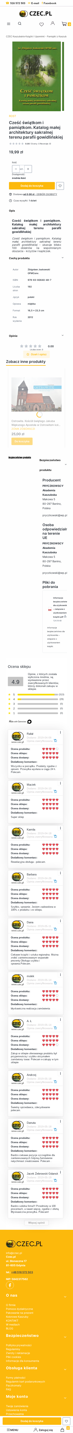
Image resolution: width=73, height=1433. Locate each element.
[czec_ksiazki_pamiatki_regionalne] (36, 1244)
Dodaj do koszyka (32, 185)
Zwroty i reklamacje (18, 1353)
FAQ (8, 1389)
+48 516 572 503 (22, 1272)
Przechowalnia (15, 1413)
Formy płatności (15, 1377)
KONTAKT (12, 1320)
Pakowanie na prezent (19, 1312)
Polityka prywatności (18, 1345)
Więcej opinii (36, 1222)
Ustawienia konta (16, 1410)
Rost (12, 116)
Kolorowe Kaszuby (17, 1316)
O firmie (11, 1305)
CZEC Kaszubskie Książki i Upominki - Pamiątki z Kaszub (36, 36)
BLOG (9, 1328)
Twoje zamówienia (17, 1406)
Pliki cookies (13, 1356)
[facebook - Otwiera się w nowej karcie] (10, 1285)
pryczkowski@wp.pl (54, 515)
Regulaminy (13, 1349)
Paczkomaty (13, 1385)
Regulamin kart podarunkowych (25, 1381)
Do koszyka (22, 441)
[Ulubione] (42, 24)
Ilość (14, 162)
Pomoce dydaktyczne (19, 1308)
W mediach (13, 1324)
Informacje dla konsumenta (22, 1360)
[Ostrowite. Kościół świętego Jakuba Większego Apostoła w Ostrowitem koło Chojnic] (36, 394)
